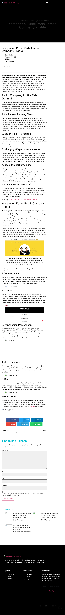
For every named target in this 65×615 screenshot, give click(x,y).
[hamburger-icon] (47, 3)
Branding (22, 21)
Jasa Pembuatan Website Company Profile (23, 200)
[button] (12, 420)
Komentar (5, 450)
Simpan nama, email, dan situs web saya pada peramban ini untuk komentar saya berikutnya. (23, 494)
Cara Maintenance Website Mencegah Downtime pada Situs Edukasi (21, 527)
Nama (4, 471)
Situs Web (5, 485)
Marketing (40, 21)
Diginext (32, 406)
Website (46, 21)
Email (4, 478)
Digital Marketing (30, 21)
